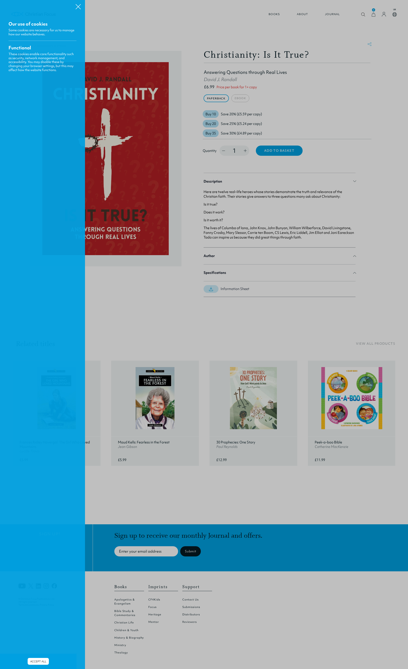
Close (78, 5)
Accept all (38, 661)
